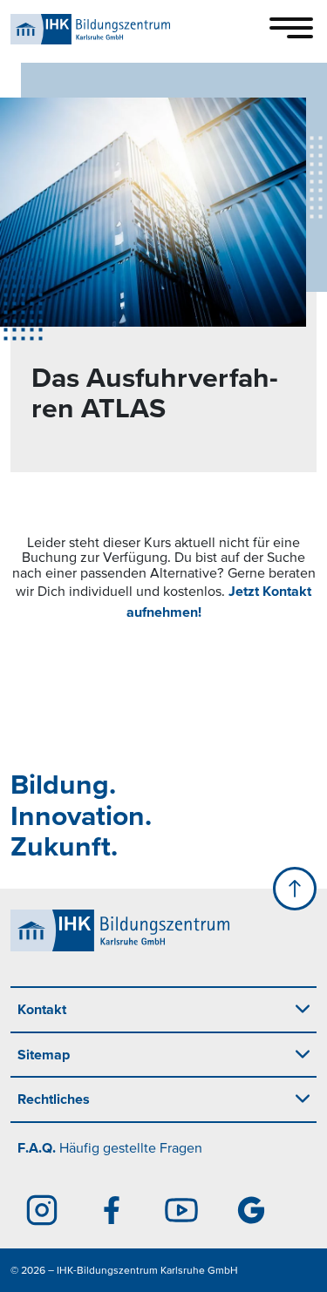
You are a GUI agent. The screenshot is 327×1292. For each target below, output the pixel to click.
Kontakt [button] (41, 1009)
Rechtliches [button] (53, 1098)
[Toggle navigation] (291, 28)
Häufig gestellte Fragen (109, 1147)
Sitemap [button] (43, 1054)
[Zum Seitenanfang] (295, 888)
